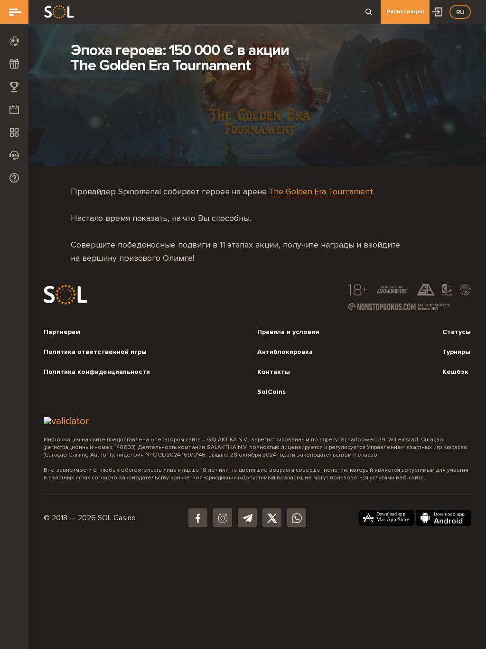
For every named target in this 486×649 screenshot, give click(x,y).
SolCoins (271, 392)
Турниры (456, 352)
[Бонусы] (14, 63)
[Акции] (14, 109)
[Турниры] (14, 86)
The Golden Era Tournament (321, 192)
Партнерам (62, 332)
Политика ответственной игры (95, 352)
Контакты (273, 372)
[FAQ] (14, 177)
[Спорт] (14, 40)
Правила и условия (288, 332)
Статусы (456, 332)
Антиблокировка (285, 352)
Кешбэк (455, 372)
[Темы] (14, 132)
